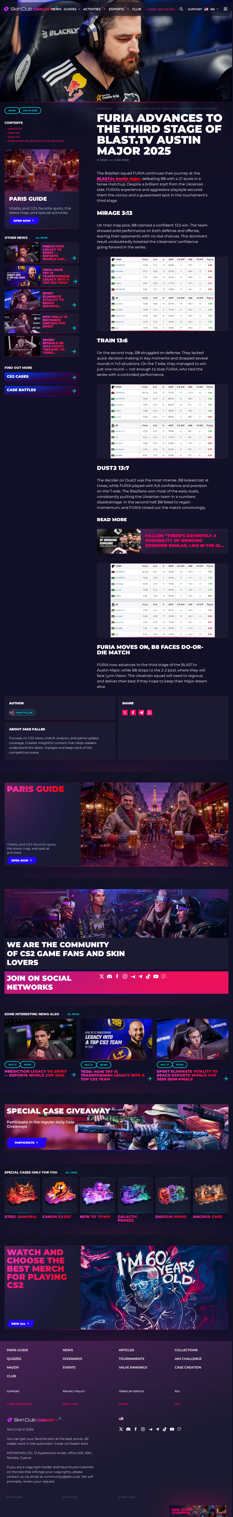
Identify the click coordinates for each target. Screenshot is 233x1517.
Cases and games (161, 9)
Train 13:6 (14, 132)
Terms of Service (131, 1391)
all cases (71, 1172)
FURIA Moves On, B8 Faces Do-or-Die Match (36, 141)
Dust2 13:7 (14, 136)
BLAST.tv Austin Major (118, 179)
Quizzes (14, 1359)
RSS (177, 1391)
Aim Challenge (188, 1359)
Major (13, 1367)
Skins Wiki (70, 1403)
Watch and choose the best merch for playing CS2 (37, 1268)
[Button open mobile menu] (225, 9)
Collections (186, 1350)
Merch (124, 1403)
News (56, 9)
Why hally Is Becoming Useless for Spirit (55, 321)
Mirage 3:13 (15, 128)
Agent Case (127, 1497)
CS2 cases (18, 377)
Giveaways (72, 1359)
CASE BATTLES (21, 390)
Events (69, 1367)
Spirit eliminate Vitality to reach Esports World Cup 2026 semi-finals (53, 300)
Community (104, 108)
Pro (177, 1403)
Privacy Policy (74, 1391)
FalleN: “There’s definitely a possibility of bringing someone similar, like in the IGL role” (184, 540)
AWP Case (70, 1497)
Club (136, 9)
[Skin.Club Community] (30, 9)
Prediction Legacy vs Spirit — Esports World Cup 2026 (53, 253)
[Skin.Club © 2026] (34, 1420)
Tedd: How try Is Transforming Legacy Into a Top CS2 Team (56, 276)
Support (195, 9)
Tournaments (131, 1359)
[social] (121, 1429)
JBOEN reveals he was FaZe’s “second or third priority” (54, 346)
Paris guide (28, 199)
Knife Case (14, 1497)
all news (41, 237)
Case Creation (188, 1367)
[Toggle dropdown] (79, 9)
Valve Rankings (133, 1367)
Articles (126, 1350)
